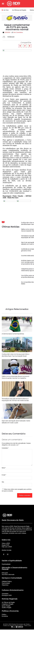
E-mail (4, 475)
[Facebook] (3, 554)
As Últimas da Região (19, 10)
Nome (4, 468)
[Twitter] (7, 554)
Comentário (5, 448)
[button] (20, 46)
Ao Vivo (6, 10)
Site (3, 482)
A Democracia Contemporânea (13, 334)
